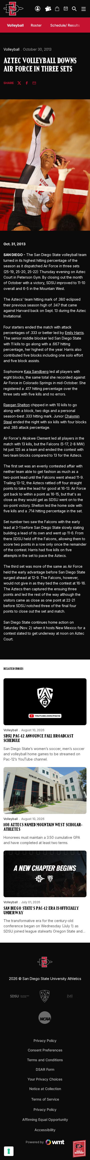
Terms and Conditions (45, 1060)
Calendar (66, 9)
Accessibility (45, 1129)
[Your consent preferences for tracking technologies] (9, 1151)
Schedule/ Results (65, 25)
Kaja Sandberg (36, 371)
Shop (57, 9)
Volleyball (12, 49)
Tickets (48, 9)
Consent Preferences (45, 1050)
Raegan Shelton (17, 405)
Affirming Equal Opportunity (45, 1119)
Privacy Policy (45, 1040)
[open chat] (80, 1148)
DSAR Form (45, 1069)
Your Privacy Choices (45, 1079)
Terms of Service (45, 1099)
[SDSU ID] (37, 9)
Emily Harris (74, 332)
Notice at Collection (45, 1089)
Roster (36, 25)
